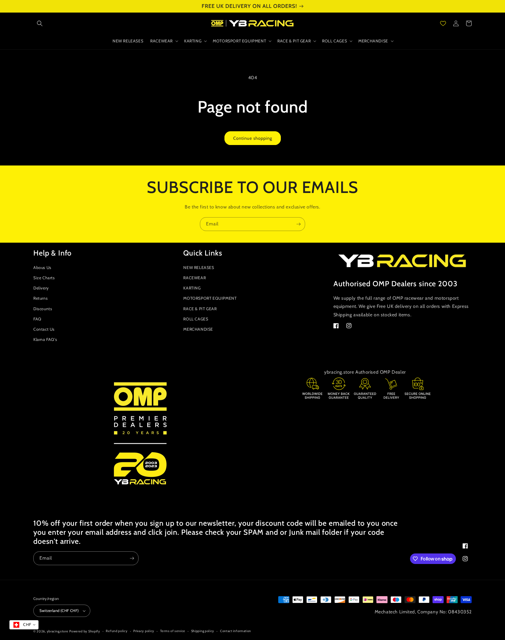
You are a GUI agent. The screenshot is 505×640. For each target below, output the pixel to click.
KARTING (191, 288)
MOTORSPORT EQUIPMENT (209, 298)
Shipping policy (203, 631)
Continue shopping (252, 138)
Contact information (235, 631)
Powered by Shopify (84, 631)
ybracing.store (57, 631)
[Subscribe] (298, 224)
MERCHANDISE (198, 329)
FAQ (37, 319)
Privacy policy (143, 631)
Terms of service (172, 631)
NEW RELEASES (198, 267)
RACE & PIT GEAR (200, 308)
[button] (39, 23)
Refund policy (116, 631)
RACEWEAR (194, 277)
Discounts (42, 308)
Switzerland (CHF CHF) (59, 610)
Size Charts (44, 277)
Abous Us (42, 267)
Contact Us (44, 329)
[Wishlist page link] (443, 23)
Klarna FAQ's (45, 339)
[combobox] (24, 624)
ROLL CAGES (195, 319)
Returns (40, 298)
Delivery (41, 288)
